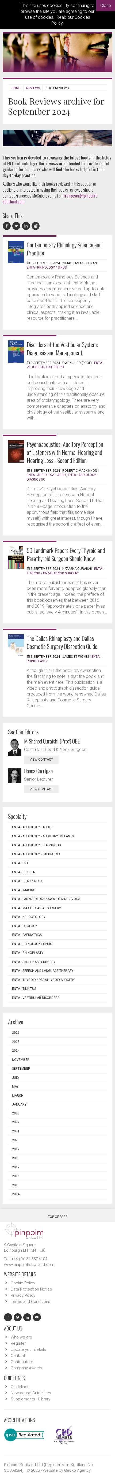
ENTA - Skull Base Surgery (33, 962)
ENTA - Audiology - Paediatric (36, 854)
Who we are (21, 1337)
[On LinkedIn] (27, 226)
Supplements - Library (30, 1399)
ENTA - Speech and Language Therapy (42, 971)
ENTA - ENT (20, 863)
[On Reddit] (36, 226)
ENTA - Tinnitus (24, 989)
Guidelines (20, 1386)
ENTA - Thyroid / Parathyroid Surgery (43, 980)
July (15, 1078)
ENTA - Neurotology (28, 917)
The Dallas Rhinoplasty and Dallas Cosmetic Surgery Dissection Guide (62, 642)
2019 (16, 1149)
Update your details (28, 1349)
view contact (41, 759)
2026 (16, 1033)
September (21, 1068)
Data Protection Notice (31, 1289)
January (19, 1104)
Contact (18, 1355)
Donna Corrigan (38, 771)
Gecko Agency (77, 1470)
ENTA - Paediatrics (27, 935)
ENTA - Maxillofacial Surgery (36, 908)
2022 (16, 1122)
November (20, 1060)
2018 (16, 1158)
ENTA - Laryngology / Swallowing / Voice (46, 899)
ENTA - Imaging (23, 890)
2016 (16, 1176)
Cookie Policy (23, 1283)
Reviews (33, 88)
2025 (16, 1042)
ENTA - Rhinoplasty (27, 953)
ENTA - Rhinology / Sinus (47, 267)
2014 (16, 1194)
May (15, 1086)
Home (16, 88)
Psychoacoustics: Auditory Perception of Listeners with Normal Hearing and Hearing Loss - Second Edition (65, 452)
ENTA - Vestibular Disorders (35, 998)
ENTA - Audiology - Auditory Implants (43, 836)
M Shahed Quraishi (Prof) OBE (52, 741)
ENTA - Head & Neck (27, 881)
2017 (16, 1167)
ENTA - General (24, 872)
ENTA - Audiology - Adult (46, 475)
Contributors (22, 1361)
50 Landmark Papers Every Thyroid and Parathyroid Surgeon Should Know (66, 554)
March (17, 1096)
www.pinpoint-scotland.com (29, 1264)
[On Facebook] (7, 226)
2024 (16, 1051)
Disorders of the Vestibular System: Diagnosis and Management (62, 348)
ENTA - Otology (24, 926)
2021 (16, 1131)
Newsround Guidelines (31, 1393)
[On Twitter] (17, 226)
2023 (16, 1113)
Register (18, 1343)
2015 (16, 1185)
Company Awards (26, 1368)
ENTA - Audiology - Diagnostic (36, 845)
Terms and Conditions (30, 1301)
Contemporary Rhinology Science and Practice (64, 248)
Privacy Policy (23, 1295)
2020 (16, 1140)
